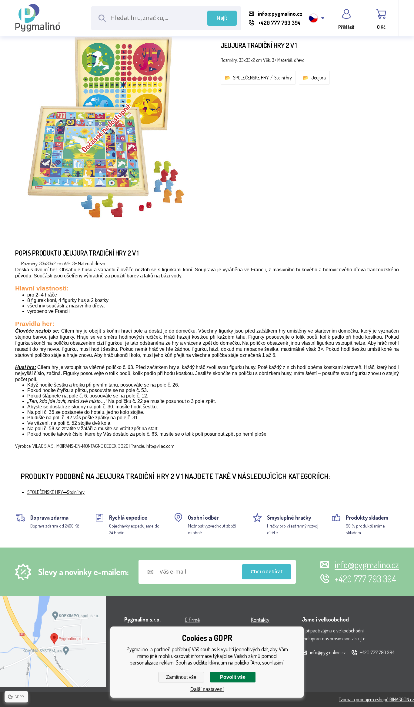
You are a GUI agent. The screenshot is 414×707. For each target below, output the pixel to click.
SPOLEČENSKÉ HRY (251, 78)
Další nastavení (207, 689)
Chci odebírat (267, 572)
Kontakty (260, 619)
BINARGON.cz (401, 699)
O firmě (192, 619)
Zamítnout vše (181, 677)
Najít (222, 18)
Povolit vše (232, 677)
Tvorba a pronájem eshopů (364, 699)
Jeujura (318, 78)
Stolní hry (283, 78)
